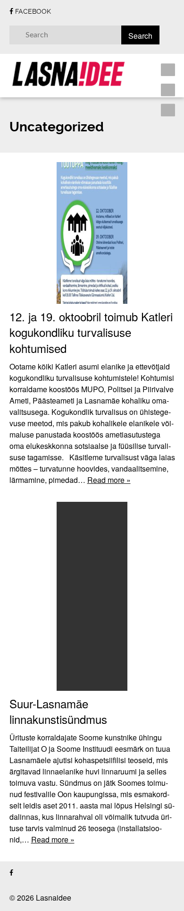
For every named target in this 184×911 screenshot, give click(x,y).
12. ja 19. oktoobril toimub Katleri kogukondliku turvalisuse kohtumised (91, 332)
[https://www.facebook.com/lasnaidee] (11, 873)
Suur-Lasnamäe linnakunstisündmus (58, 711)
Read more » (109, 479)
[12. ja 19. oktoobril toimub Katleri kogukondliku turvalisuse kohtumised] (92, 233)
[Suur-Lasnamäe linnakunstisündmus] (92, 596)
